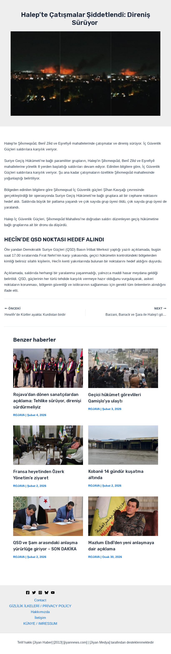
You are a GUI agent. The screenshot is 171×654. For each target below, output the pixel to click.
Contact (40, 600)
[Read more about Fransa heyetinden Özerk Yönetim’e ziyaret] (48, 445)
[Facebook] (28, 592)
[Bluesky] (46, 592)
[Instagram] (40, 592)
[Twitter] (34, 592)
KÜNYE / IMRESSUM (40, 624)
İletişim (40, 618)
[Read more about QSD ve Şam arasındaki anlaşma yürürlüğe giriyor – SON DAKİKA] (48, 516)
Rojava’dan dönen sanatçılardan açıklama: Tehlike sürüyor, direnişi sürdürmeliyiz (47, 401)
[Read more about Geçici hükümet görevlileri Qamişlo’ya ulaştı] (123, 368)
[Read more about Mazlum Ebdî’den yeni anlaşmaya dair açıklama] (123, 516)
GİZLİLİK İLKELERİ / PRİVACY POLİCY (40, 606)
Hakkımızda (40, 612)
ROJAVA (19, 415)
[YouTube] (53, 592)
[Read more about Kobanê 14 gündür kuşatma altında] (123, 445)
